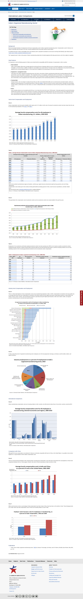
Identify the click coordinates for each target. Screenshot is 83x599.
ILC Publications (24, 19)
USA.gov (33, 575)
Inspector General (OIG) (36, 567)
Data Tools (22, 561)
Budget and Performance (37, 569)
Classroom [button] (47, 8)
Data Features (14, 31)
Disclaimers (51, 573)
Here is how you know (32, 1)
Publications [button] (29, 8)
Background (13, 29)
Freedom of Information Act (55, 569)
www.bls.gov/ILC (12, 588)
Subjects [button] (15, 8)
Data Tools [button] (21, 8)
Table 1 (41, 83)
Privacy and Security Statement (56, 571)
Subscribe (73, 3)
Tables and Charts (15, 32)
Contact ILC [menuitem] (69, 19)
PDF (35, 547)
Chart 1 (25, 106)
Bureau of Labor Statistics (13, 12)
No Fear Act (34, 573)
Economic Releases (40, 561)
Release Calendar (68, 3)
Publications (13, 39)
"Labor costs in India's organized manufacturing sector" (20, 52)
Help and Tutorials (53, 579)
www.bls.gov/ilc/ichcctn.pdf (25, 189)
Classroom (49, 561)
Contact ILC (11, 591)
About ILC (58, 19)
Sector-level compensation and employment (22, 34)
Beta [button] (53, 8)
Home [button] (9, 8)
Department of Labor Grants (37, 571)
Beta (55, 561)
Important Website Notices (55, 577)
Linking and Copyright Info (55, 575)
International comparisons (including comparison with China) (25, 37)
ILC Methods (47, 19)
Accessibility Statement (54, 581)
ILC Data (36, 19)
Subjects (16, 561)
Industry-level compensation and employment (22, 35)
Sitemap (51, 567)
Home (10, 561)
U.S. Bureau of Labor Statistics (20, 4)
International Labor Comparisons (25, 12)
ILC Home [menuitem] (13, 19)
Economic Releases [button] (38, 8)
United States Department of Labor (69, 1)
